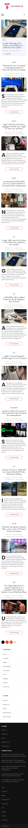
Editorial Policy (7, 712)
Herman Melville (10, 75)
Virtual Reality (7, 666)
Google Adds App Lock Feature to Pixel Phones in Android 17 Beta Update (14, 242)
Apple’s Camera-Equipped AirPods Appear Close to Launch (14, 357)
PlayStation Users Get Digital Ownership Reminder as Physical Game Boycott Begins (14, 67)
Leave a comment (20, 75)
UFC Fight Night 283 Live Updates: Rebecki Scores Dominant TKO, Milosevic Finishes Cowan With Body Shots (14, 588)
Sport (14, 582)
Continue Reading (14, 112)
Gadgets (14, 121)
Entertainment (14, 407)
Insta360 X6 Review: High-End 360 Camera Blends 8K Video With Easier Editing (14, 472)
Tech (25, 40)
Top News (14, 523)
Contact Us (6, 687)
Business (14, 178)
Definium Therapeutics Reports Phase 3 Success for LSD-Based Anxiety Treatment (14, 529)
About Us (5, 700)
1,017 (11, 642)
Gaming (14, 62)
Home (4, 654)
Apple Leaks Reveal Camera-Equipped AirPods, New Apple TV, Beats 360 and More (14, 126)
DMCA (4, 708)
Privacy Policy (7, 717)
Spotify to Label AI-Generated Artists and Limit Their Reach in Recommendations (14, 413)
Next (15, 642)
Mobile (5, 662)
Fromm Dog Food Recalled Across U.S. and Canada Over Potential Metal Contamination (14, 183)
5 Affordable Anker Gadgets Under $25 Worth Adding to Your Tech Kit (14, 299)
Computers (6, 670)
